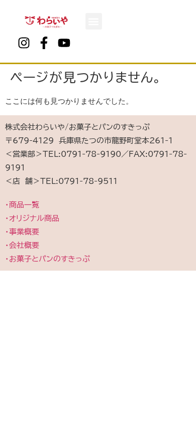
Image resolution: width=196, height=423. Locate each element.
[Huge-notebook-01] (84, 43)
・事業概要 (22, 232)
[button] (93, 21)
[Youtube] (64, 43)
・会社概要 (22, 245)
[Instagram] (24, 43)
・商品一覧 (22, 204)
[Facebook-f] (44, 43)
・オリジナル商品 (32, 218)
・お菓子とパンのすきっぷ (47, 259)
